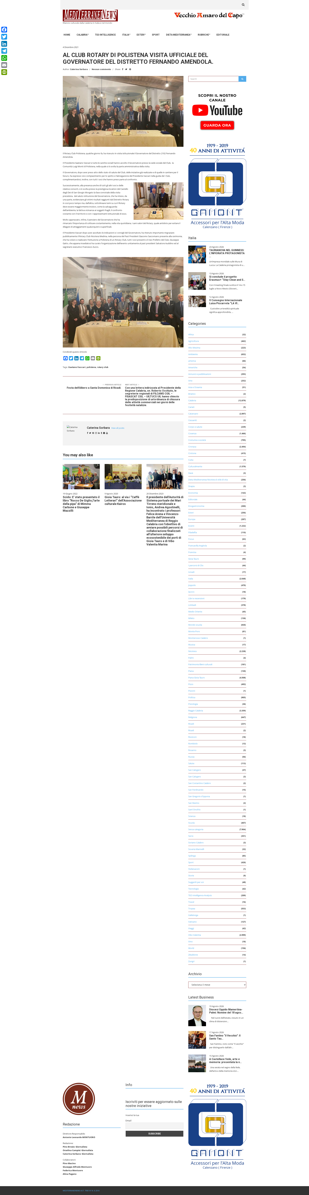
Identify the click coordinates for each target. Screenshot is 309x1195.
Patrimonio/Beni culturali (200, 664)
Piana (191, 671)
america (192, 360)
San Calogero (194, 770)
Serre (190, 835)
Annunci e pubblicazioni (199, 374)
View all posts (117, 428)
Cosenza (192, 433)
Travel (191, 901)
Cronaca (192, 446)
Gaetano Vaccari (77, 367)
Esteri (140, 34)
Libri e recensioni (196, 598)
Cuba (190, 459)
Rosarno (192, 750)
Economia (193, 492)
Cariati (191, 407)
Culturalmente (195, 466)
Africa (191, 334)
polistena (91, 367)
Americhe (192, 367)
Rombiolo (193, 743)
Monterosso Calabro (198, 638)
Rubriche (203, 34)
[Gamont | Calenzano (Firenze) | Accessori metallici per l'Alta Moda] (217, 185)
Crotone (192, 453)
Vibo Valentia (194, 934)
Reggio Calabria (195, 710)
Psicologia (193, 704)
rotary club (102, 367)
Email (128, 1120)
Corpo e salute (195, 426)
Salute (191, 763)
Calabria (82, 34)
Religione (192, 717)
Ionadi (191, 572)
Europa (191, 519)
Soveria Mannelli (196, 849)
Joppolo (192, 585)
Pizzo (190, 684)
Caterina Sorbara (79, 69)
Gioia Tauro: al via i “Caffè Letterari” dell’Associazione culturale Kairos (123, 500)
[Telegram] (4, 50)
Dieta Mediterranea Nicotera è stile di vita (208, 479)
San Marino (193, 802)
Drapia (191, 486)
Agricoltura (193, 341)
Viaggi (191, 928)
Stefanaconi (194, 868)
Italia (125, 34)
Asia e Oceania (195, 387)
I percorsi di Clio (195, 565)
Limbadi (192, 605)
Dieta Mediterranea (178, 34)
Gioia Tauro (193, 558)
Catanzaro (193, 413)
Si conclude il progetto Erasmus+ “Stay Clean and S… (227, 278)
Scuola (191, 822)
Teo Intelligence (105, 34)
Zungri (191, 961)
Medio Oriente (195, 611)
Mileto (191, 618)
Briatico (192, 393)
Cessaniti (192, 420)
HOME (67, 34)
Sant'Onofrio (194, 809)
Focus (191, 539)
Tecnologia (193, 888)
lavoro (191, 591)
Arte (190, 380)
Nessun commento (101, 69)
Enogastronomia (196, 506)
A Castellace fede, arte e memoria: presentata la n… (225, 1061)
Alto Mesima (194, 347)
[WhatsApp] (4, 57)
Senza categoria (195, 829)
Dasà (190, 473)
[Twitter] (4, 36)
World (191, 948)
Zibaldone (193, 954)
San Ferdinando (195, 789)
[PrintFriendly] (4, 72)
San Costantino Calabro (199, 783)
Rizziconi (192, 737)
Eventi (191, 525)
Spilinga (192, 855)
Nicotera (192, 651)
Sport (156, 34)
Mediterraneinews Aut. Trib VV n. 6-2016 (81, 1190)
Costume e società (197, 440)
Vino (190, 941)
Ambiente (193, 354)
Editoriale (222, 34)
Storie (191, 875)
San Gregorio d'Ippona (199, 796)
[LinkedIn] (4, 43)
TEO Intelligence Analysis (200, 895)
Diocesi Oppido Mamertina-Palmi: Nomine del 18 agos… (226, 1011)
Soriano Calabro (196, 842)
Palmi (191, 657)
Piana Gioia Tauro (196, 677)
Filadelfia (192, 532)
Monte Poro (194, 631)
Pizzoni (191, 690)
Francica (192, 552)
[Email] (4, 65)
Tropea (191, 908)
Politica (191, 697)
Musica (191, 644)
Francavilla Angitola (197, 545)
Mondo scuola (195, 624)
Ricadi (191, 723)
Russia (191, 756)
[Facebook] (4, 29)
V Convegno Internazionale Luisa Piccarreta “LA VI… (225, 302)
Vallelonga (193, 915)
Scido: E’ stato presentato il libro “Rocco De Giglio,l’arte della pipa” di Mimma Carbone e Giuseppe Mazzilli (81, 503)
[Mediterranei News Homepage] (79, 1098)
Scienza (191, 816)
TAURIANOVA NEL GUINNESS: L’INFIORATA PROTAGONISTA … (227, 253)
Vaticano (192, 921)
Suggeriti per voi (196, 882)
